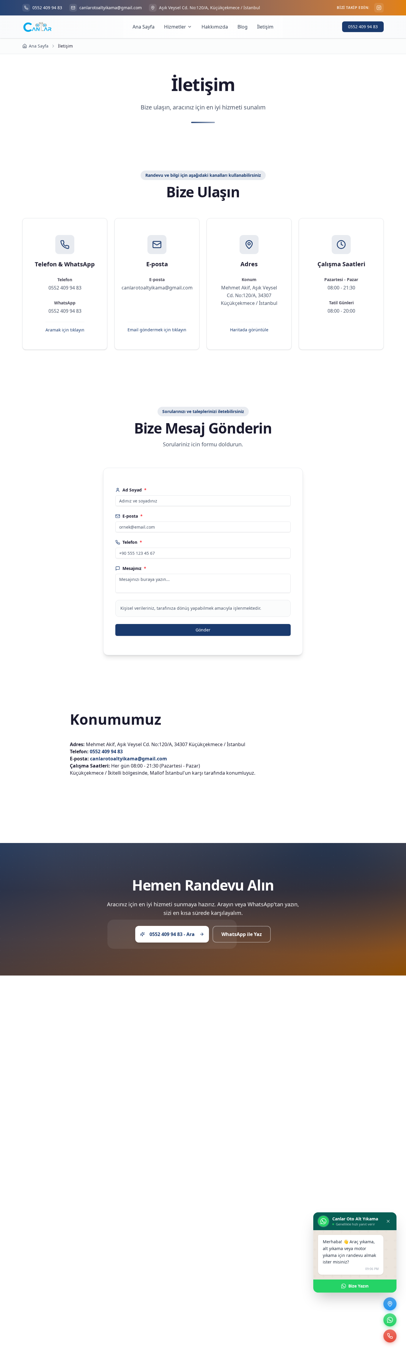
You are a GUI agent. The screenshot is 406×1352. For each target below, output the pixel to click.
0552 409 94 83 (363, 26)
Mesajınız (134, 568)
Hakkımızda (215, 26)
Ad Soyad (134, 490)
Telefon (132, 542)
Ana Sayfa (144, 26)
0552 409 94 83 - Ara (172, 934)
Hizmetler (175, 26)
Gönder (203, 630)
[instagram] (379, 7)
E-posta (132, 516)
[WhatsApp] (389, 1319)
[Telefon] (389, 1335)
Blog (242, 26)
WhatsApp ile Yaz (241, 934)
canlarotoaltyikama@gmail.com (128, 758)
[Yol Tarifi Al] (389, 1303)
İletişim (265, 26)
